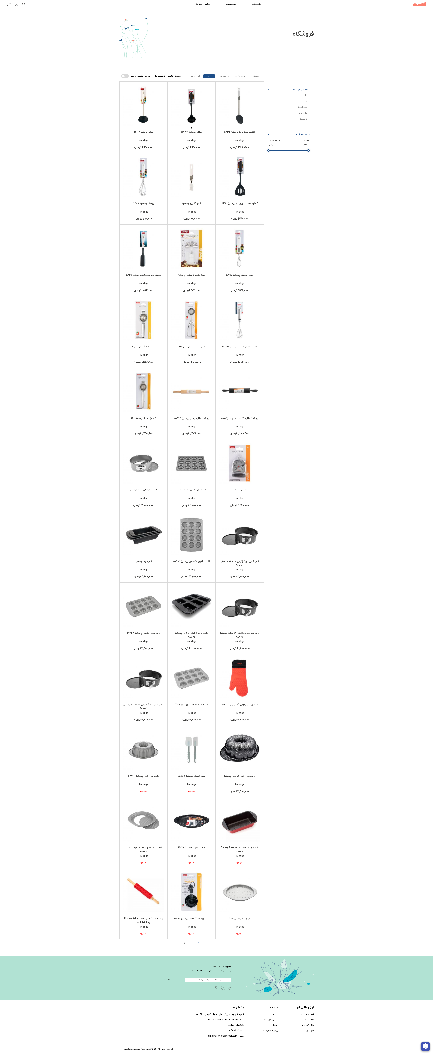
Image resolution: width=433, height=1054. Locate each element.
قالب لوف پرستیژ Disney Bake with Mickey (239, 849)
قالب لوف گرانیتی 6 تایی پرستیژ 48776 (191, 635)
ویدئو (275, 1014)
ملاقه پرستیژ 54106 (143, 132)
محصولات (231, 4)
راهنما (275, 1025)
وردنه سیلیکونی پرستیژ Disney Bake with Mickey (143, 920)
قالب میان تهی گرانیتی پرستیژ (239, 776)
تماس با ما (309, 1019)
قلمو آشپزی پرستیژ (191, 203)
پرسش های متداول (269, 1019)
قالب (305, 95)
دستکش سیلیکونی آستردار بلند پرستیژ (240, 704)
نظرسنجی (309, 1030)
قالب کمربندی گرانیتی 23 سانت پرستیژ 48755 (143, 706)
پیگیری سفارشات (270, 1030)
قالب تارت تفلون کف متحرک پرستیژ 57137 (143, 849)
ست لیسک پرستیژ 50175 (191, 776)
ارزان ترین (209, 76)
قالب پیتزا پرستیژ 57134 (240, 918)
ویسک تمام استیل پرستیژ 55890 (239, 346)
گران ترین (195, 76)
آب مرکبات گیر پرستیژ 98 (143, 346)
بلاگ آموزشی (308, 1025)
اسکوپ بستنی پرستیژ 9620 (191, 346)
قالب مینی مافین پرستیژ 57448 (144, 633)
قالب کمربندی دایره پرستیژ (143, 489)
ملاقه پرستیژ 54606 (191, 132)
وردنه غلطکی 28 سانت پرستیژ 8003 (239, 418)
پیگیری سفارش (202, 4)
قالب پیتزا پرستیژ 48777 (191, 847)
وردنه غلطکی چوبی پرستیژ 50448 (191, 418)
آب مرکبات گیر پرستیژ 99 (143, 418)
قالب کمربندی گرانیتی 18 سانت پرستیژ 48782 (239, 635)
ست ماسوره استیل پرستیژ (191, 275)
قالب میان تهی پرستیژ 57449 (143, 776)
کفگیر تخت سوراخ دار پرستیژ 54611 (240, 203)
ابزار (306, 101)
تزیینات (304, 119)
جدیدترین (255, 76)
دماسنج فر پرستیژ (240, 489)
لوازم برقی (303, 113)
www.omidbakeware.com (129, 1049)
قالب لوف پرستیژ (143, 561)
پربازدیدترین (240, 76)
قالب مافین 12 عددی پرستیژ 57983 (191, 561)
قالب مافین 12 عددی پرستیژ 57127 (192, 704)
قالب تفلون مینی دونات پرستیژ (191, 489)
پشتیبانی (257, 4)
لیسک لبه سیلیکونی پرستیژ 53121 (143, 275)
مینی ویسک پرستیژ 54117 (239, 275)
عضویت (166, 979)
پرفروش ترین (224, 76)
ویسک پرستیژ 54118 (143, 203)
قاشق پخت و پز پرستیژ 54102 (239, 132)
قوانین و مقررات (306, 1014)
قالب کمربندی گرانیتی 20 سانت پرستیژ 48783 (239, 563)
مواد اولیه (303, 107)
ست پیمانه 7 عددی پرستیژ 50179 (191, 918)
